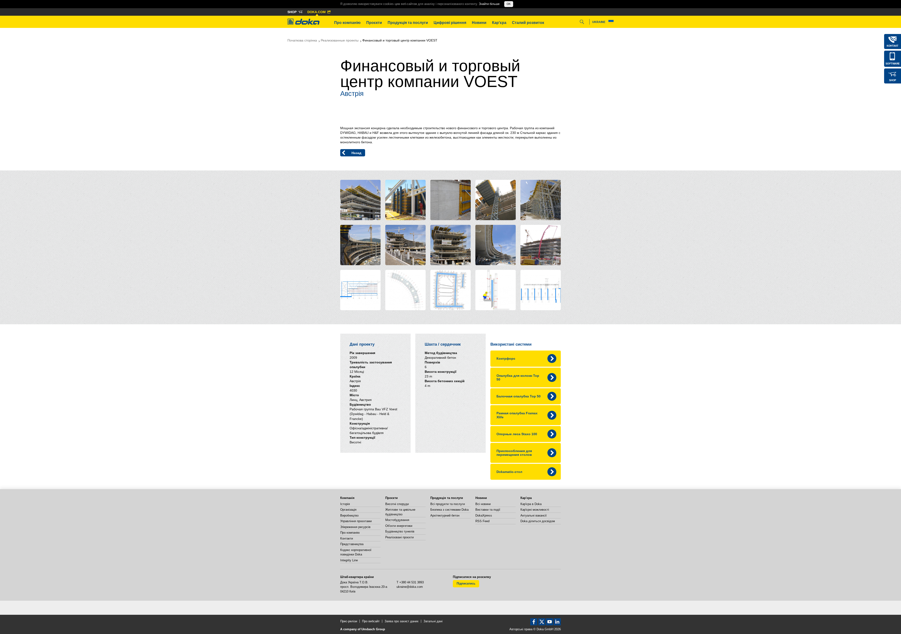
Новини (479, 23)
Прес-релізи (348, 621)
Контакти (346, 538)
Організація (348, 509)
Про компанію (347, 23)
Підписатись (466, 583)
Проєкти (374, 23)
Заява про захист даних (402, 621)
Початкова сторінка (302, 40)
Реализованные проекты (340, 40)
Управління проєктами (356, 521)
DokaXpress (483, 515)
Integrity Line (349, 560)
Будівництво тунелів (399, 531)
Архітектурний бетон (444, 515)
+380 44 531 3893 (411, 582)
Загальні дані (433, 621)
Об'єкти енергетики (398, 526)
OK (509, 4)
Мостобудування (397, 520)
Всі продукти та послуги (447, 504)
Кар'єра (499, 23)
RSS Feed (482, 521)
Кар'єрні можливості (534, 509)
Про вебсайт (371, 621)
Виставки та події (487, 509)
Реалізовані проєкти (399, 537)
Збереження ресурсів (355, 527)
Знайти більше (489, 4)
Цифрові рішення (450, 23)
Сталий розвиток (528, 23)
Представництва (351, 544)
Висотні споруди (397, 504)
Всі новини (483, 504)
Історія (345, 504)
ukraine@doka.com (410, 587)
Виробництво (349, 515)
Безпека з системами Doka (449, 509)
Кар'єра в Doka (531, 504)
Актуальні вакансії (533, 515)
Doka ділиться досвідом (537, 521)
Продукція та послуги (408, 23)
